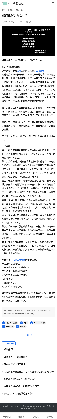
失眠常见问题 (39, 323)
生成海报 (10, 343)
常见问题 (27, 22)
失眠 (19, 70)
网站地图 (33, 409)
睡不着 (22, 326)
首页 (3, 10)
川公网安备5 (29, 406)
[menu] (53, 3)
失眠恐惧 (40, 70)
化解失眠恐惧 (19, 259)
